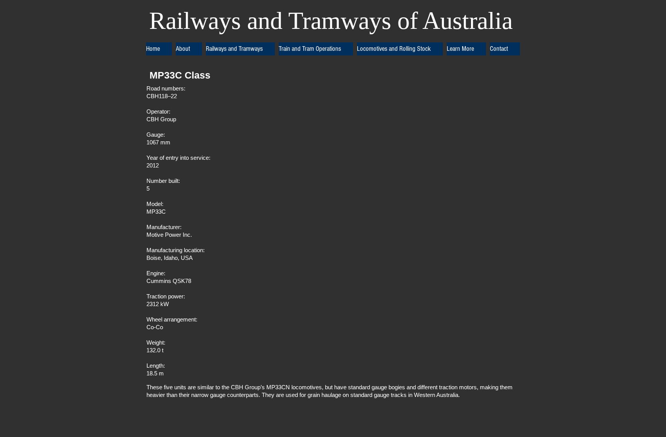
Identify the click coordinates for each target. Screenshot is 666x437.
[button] (189, 48)
